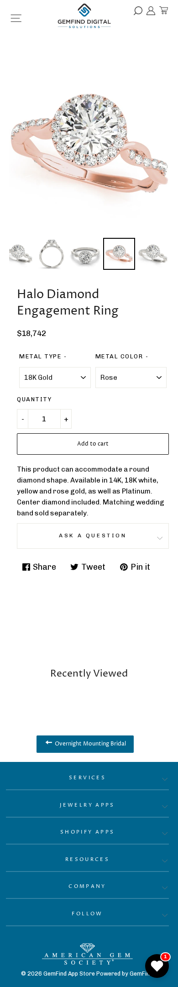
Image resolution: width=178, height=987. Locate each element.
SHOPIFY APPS (87, 832)
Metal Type (40, 356)
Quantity (34, 399)
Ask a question (92, 535)
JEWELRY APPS (87, 805)
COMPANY (87, 886)
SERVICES (87, 777)
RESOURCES (87, 859)
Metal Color (119, 356)
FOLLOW (87, 913)
